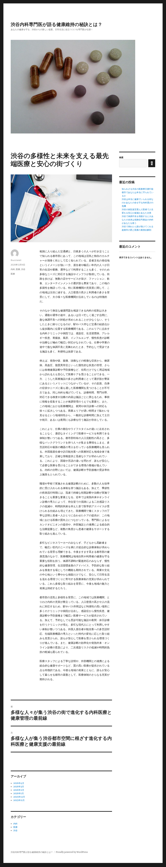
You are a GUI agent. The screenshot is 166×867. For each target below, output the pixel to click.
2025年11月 (19, 800)
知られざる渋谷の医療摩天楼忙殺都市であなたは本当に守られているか (137, 192)
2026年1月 (18, 793)
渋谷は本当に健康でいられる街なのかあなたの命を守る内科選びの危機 (137, 202)
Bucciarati (16, 260)
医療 (18, 269)
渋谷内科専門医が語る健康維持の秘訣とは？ (56, 24)
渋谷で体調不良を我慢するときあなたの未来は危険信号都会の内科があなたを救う (137, 220)
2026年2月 (18, 790)
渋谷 (23, 269)
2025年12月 (19, 796)
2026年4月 (18, 783)
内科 (13, 269)
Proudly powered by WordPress (72, 852)
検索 (121, 157)
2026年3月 (18, 786)
